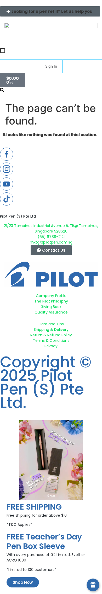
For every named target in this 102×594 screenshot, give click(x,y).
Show (93, 585)
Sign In (51, 66)
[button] (50, 11)
